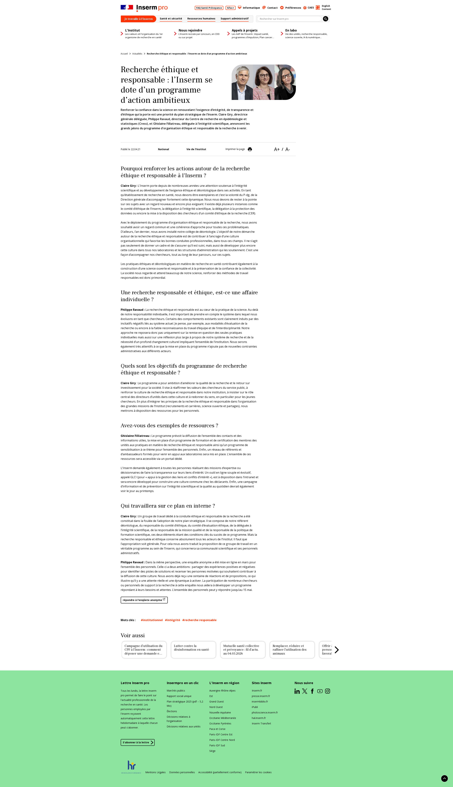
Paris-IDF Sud (217, 745)
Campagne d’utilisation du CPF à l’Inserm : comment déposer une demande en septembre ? (143, 651)
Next (336, 649)
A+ (277, 149)
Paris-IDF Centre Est (221, 734)
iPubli (255, 707)
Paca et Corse (217, 729)
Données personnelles (182, 772)
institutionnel (153, 620)
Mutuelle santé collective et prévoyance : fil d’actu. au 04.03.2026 (241, 650)
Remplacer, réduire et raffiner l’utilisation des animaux (289, 650)
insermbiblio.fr (260, 701)
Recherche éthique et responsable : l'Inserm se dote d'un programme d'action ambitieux (197, 53)
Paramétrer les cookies (258, 772)
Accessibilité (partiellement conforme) (220, 772)
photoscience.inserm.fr (265, 712)
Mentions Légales (155, 772)
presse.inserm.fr (261, 696)
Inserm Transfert (261, 723)
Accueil (124, 53)
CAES (311, 7)
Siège (212, 751)
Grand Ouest (216, 701)
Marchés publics (176, 690)
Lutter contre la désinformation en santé (191, 648)
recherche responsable (200, 620)
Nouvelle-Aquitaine (220, 712)
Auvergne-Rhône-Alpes (222, 690)
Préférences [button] (293, 7)
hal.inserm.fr (259, 718)
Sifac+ (230, 7)
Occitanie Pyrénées (220, 723)
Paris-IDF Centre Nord (222, 740)
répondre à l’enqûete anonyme (142, 600)
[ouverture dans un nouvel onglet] (297, 691)
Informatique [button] (251, 7)
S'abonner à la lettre (136, 742)
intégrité (173, 620)
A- (287, 149)
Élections (172, 711)
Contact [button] (272, 7)
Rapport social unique (179, 696)
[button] (171, 19)
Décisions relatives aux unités (183, 726)
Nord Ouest (216, 707)
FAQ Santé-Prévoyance (209, 7)
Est (211, 696)
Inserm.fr (257, 690)
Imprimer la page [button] (235, 149)
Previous (116, 649)
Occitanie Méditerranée (222, 718)
